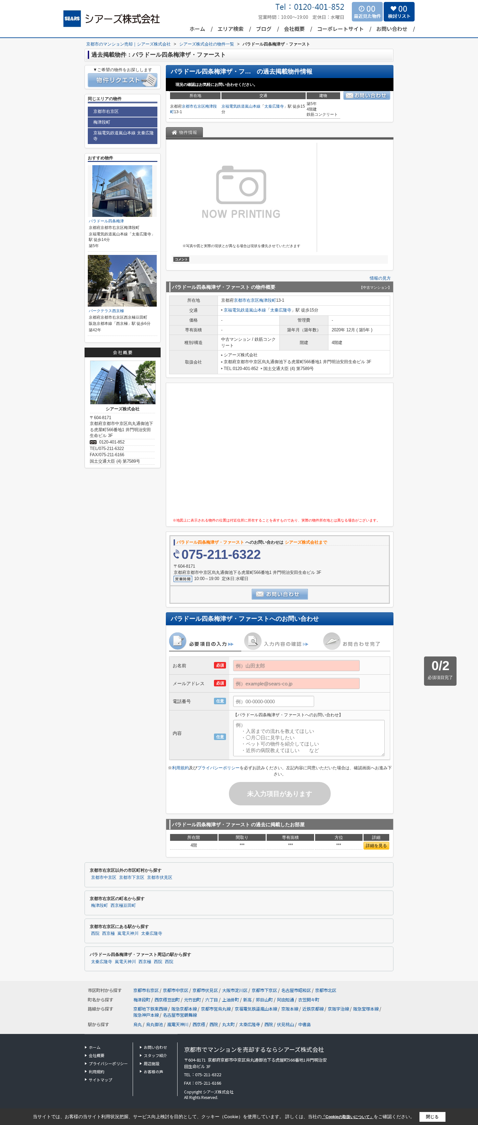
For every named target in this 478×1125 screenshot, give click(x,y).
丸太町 (228, 1024)
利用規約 (180, 767)
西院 (95, 933)
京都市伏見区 (159, 877)
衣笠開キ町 (308, 1000)
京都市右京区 (193, 106)
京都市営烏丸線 (216, 1009)
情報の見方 (380, 278)
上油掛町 (231, 1000)
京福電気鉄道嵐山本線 (240, 106)
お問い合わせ (391, 29)
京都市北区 (325, 990)
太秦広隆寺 (274, 106)
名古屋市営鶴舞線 (180, 1015)
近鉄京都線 (313, 1009)
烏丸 (137, 1024)
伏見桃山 (285, 1024)
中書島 (304, 1024)
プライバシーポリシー (218, 767)
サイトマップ (100, 1079)
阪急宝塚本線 (366, 1009)
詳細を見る (376, 845)
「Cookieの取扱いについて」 (348, 1117)
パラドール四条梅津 (106, 221)
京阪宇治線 (339, 1009)
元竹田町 (193, 1000)
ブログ (264, 29)
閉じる (432, 1116)
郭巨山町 (265, 1000)
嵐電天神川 (128, 933)
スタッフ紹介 (155, 1055)
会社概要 (294, 29)
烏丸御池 (154, 1024)
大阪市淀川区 (234, 990)
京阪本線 (290, 1009)
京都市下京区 (131, 877)
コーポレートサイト (340, 29)
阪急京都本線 (184, 1009)
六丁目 (212, 1000)
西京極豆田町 (123, 905)
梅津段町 (267, 300)
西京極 (108, 933)
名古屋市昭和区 (296, 990)
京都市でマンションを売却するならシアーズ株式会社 (254, 1049)
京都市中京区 (103, 877)
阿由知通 (286, 1000)
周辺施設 (151, 1063)
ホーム (197, 29)
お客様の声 (153, 1071)
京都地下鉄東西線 (150, 1009)
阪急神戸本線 (146, 1015)
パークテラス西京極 (106, 311)
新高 (248, 1000)
